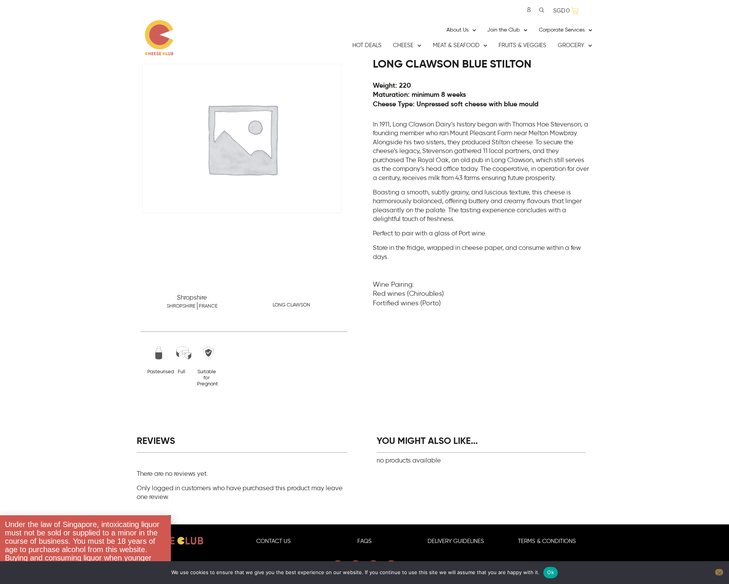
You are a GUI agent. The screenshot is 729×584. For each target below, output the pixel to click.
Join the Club (503, 30)
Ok (550, 572)
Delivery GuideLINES (456, 541)
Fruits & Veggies (522, 45)
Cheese (403, 45)
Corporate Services (562, 30)
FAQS (364, 541)
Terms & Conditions (547, 541)
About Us (458, 30)
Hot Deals (367, 45)
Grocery (571, 45)
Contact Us (273, 541)
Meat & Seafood (456, 45)
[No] (719, 572)
